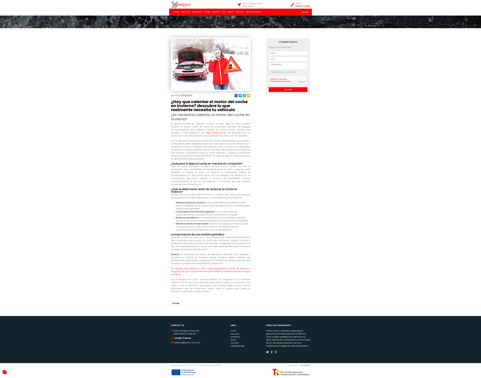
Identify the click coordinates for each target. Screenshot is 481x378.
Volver (175, 303)
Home (176, 12)
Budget (216, 12)
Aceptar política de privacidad (283, 72)
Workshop (197, 12)
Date (224, 12)
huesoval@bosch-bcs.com (187, 342)
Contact (239, 12)
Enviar (288, 89)
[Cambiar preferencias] (5, 372)
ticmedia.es (305, 365)
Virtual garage (253, 12)
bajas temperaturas (216, 132)
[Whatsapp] (244, 95)
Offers (207, 12)
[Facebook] (236, 95)
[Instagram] (276, 352)
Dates (233, 339)
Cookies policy (203, 365)
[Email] (248, 95)
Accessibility (216, 365)
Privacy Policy (189, 365)
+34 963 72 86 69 (302, 6)
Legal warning (176, 365)
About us (185, 12)
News (230, 12)
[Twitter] (240, 95)
